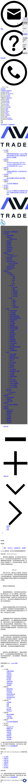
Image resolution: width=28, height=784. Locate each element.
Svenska (8, 95)
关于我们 (6, 187)
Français (8, 96)
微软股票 (12, 348)
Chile (6, 116)
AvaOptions (9, 164)
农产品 (11, 285)
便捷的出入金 (13, 239)
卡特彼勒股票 (13, 350)
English (7, 92)
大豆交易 (15, 294)
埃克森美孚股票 (14, 327)
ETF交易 (19, 171)
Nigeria (7, 113)
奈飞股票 (12, 345)
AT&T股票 (12, 323)
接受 (2, 666)
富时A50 (12, 367)
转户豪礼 (16, 155)
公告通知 (11, 192)
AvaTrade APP (10, 266)
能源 (11, 298)
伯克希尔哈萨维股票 (15, 347)
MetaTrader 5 (16, 162)
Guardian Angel (13, 255)
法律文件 (9, 415)
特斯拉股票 (13, 341)
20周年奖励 (22, 155)
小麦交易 (15, 292)
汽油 (14, 303)
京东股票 (12, 330)
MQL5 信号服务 (14, 263)
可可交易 (15, 296)
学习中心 (6, 185)
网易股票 (12, 336)
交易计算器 (22, 178)
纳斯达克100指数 (14, 357)
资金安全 (16, 153)
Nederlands (10, 119)
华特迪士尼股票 (14, 328)
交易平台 (6, 159)
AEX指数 (12, 373)
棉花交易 (15, 291)
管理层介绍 (17, 190)
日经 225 (12, 360)
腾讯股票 (12, 337)
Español (8, 102)
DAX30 (11, 364)
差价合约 (24, 171)
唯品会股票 (13, 339)
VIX (11, 378)
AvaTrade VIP (10, 190)
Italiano (7, 99)
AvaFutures (9, 172)
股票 (13, 171)
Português (9, 118)
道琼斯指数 (13, 356)
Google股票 (12, 312)
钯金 (14, 283)
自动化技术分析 (13, 166)
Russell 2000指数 (14, 383)
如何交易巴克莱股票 (15, 318)
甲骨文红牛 (10, 249)
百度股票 (12, 332)
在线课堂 (14, 157)
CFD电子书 (13, 392)
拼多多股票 (13, 334)
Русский (8, 107)
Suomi (6, 112)
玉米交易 (15, 287)
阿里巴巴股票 (13, 310)
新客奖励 (9, 242)
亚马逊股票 (13, 314)
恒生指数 (12, 365)
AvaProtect (21, 153)
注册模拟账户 (11, 124)
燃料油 (14, 301)
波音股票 (12, 325)
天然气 (14, 305)
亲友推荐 (11, 155)
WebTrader (22, 162)
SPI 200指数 (13, 369)
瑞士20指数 (13, 379)
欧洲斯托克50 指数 (14, 371)
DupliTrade (12, 264)
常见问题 (21, 192)
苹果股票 (12, 321)
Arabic (6, 108)
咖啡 (14, 289)
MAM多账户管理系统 (12, 183)
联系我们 (16, 192)
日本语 (7, 101)
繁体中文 (9, 98)
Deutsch (8, 105)
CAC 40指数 (13, 362)
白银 (14, 278)
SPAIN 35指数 (13, 381)
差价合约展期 (10, 178)
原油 (14, 300)
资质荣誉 (22, 190)
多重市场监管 (10, 153)
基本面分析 (17, 548)
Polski (6, 109)
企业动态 (9, 422)
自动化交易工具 (17, 164)
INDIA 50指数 (13, 385)
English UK (10, 93)
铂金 (14, 280)
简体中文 (9, 90)
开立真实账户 (4, 124)
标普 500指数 (13, 354)
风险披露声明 (13, 746)
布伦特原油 (16, 307)
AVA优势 (6, 150)
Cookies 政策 (14, 663)
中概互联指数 (13, 376)
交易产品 (6, 167)
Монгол (8, 115)
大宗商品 (9, 171)
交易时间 (16, 178)
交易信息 (6, 174)
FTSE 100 (12, 359)
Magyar (7, 111)
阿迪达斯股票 (13, 319)
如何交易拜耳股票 (14, 316)
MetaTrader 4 (10, 162)
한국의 (7, 104)
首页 (5, 548)
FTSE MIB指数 (13, 387)
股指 (15, 171)
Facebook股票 (13, 343)
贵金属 (11, 274)
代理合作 (6, 180)
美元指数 (12, 374)
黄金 (14, 276)
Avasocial (20, 166)
